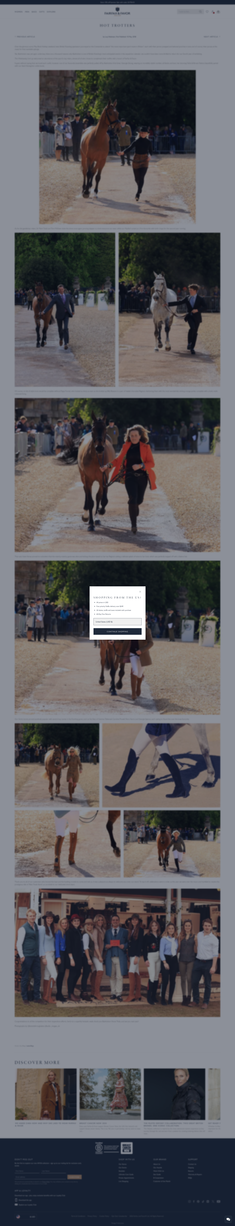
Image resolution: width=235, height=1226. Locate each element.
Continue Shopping (117, 631)
